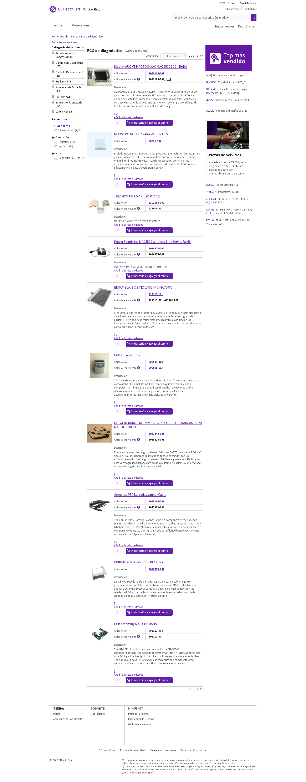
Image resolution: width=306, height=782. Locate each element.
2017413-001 (156, 569)
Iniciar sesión (224, 26)
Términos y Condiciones (193, 750)
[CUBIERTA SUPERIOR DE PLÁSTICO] (99, 583)
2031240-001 (156, 434)
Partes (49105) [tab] (63, 96)
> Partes (73, 36)
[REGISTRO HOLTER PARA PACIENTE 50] (99, 155)
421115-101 (156, 294)
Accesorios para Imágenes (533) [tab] (65, 55)
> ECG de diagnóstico (90, 36)
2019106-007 (156, 73)
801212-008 (156, 631)
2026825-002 (156, 248)
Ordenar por (152, 55)
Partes (56, 714)
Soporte (98, 708)
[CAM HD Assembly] (99, 376)
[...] (168, 79)
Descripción (120, 87)
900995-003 (156, 362)
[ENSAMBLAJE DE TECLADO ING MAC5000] (99, 308)
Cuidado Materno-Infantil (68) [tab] (70, 73)
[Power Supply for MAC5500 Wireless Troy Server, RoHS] (99, 262)
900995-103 (156, 368)
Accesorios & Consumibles (68, 719)
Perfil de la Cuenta (138, 714)
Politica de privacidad (132, 750)
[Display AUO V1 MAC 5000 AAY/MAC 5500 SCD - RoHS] (99, 87)
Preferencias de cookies (163, 750)
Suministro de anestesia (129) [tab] (69, 104)
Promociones (81, 25)
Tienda (57, 25)
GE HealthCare (107, 750)
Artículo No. (120, 73)
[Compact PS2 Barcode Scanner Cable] (99, 515)
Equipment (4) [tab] (64, 81)
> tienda (63, 36)
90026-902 (155, 141)
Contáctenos (250, 8)
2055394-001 (156, 501)
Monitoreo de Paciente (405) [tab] (68, 89)
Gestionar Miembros (139, 724)
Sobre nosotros (232, 8)
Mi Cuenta (135, 708)
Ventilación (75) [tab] (64, 112)
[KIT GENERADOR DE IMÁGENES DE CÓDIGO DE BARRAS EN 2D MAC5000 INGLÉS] (99, 444)
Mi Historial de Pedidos (141, 719)
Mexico (231, 3)
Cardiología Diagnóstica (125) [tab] (69, 64)
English (252, 3)
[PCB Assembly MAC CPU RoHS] (99, 645)
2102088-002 (156, 202)
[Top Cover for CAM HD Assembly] (99, 217)
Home (55, 36)
